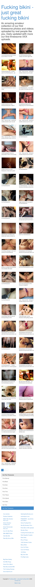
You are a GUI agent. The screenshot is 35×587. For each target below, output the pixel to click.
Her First (5, 505)
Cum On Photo (24, 547)
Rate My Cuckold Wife (9, 566)
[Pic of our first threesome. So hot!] (26, 260)
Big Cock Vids (24, 554)
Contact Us (17, 580)
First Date (5, 485)
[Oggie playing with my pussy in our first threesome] (26, 195)
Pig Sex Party (24, 530)
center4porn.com (25, 516)
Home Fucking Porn (26, 523)
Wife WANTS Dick (7, 533)
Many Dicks (24, 545)
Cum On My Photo (8, 531)
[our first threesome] (8, 342)
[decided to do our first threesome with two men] (26, 424)
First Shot (5, 488)
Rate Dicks (23, 537)
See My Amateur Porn (26, 525)
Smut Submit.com (7, 571)
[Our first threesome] (26, 163)
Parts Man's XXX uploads (27, 528)
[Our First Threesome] (26, 130)
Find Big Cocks (24, 557)
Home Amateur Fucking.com (7, 523)
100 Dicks (23, 552)
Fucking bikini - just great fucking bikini (17, 12)
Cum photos (6, 514)
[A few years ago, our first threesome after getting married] (26, 309)
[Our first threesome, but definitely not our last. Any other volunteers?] (8, 391)
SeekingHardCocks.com (27, 514)
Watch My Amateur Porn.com (8, 519)
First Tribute (6, 495)
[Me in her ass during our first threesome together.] (26, 277)
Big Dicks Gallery (7, 559)
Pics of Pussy (24, 540)
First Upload (6, 498)
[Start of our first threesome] (26, 228)
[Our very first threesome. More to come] (8, 81)
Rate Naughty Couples (26, 535)
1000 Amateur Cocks (26, 542)
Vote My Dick (6, 536)
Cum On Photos (25, 549)
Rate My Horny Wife (8, 538)
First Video (5, 501)
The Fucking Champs (8, 569)
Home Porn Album (8, 564)
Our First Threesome (8, 508)
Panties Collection (7, 516)
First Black (5, 481)
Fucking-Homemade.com (27, 532)
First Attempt (6, 478)
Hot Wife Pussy (7, 562)
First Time (5, 491)
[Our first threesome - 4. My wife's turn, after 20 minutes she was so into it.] (26, 81)
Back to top (17, 583)
